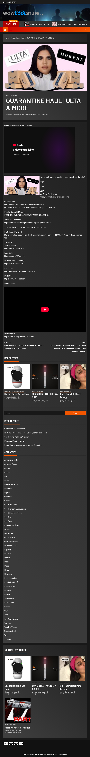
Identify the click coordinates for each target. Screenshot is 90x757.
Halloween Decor (11, 545)
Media (6, 562)
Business (8, 488)
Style (6, 611)
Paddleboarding (10, 578)
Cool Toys (8, 521)
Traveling (7, 623)
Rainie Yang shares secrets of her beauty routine (61, 24)
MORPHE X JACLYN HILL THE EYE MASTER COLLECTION (26, 215)
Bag (5, 476)
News (6, 570)
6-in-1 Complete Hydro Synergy (16, 437)
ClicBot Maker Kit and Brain (17, 393)
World (6, 635)
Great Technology (11, 95)
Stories (7, 607)
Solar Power (9, 603)
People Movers (10, 586)
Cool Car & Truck (10, 505)
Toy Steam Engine (11, 619)
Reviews (7, 590)
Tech (6, 615)
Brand (6, 480)
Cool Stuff (7, 391)
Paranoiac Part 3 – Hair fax (25, 24)
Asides (7, 472)
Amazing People (10, 464)
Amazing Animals (11, 460)
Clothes (7, 501)
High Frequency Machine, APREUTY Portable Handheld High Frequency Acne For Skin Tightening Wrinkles (68, 346)
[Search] (85, 30)
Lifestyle (7, 554)
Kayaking (7, 550)
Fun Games (8, 533)
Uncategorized (10, 631)
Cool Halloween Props (13, 513)
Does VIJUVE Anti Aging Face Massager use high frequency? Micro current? (24, 345)
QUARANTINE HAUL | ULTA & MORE (18, 126)
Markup (7, 558)
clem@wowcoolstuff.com (16, 114)
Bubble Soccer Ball (11, 484)
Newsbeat (8, 574)
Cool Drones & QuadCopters (15, 509)
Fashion (7, 529)
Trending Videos (10, 627)
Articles (7, 468)
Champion (8, 497)
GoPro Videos (9, 537)
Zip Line (7, 639)
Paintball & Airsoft (11, 582)
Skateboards (9, 599)
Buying (7, 493)
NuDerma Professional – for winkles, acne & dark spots (25, 433)
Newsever (52, 754)
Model (6, 566)
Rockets (7, 594)
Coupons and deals (11, 525)
